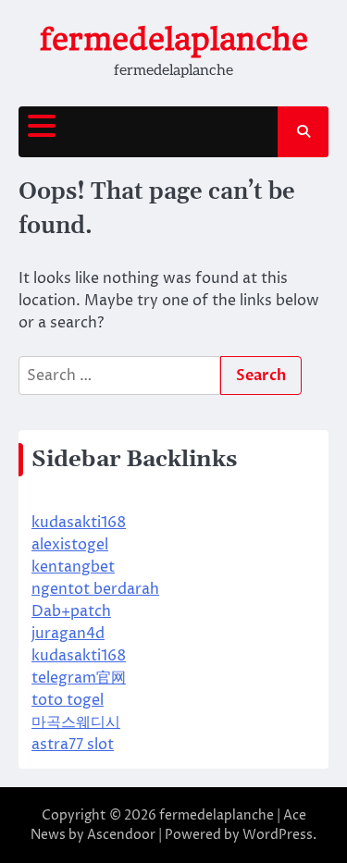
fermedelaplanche (174, 39)
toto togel (67, 700)
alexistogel (69, 545)
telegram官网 (78, 678)
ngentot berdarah (95, 589)
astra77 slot (72, 744)
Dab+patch (71, 611)
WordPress (277, 835)
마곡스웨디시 (75, 722)
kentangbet (73, 567)
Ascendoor (121, 835)
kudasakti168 (78, 522)
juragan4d (68, 633)
